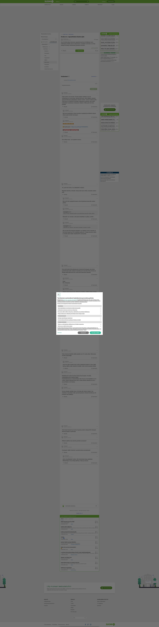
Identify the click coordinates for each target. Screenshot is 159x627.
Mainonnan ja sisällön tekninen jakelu (65, 326)
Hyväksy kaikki (95, 332)
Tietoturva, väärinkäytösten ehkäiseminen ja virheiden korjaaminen (71, 324)
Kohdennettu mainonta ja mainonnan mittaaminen (67, 309)
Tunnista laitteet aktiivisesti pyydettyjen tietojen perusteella (69, 319)
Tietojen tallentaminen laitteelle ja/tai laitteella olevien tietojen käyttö (71, 313)
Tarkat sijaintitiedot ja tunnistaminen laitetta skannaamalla (69, 308)
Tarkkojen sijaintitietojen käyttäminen (65, 318)
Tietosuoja (59, 332)
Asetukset (83, 332)
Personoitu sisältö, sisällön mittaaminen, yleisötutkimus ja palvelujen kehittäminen (74, 311)
